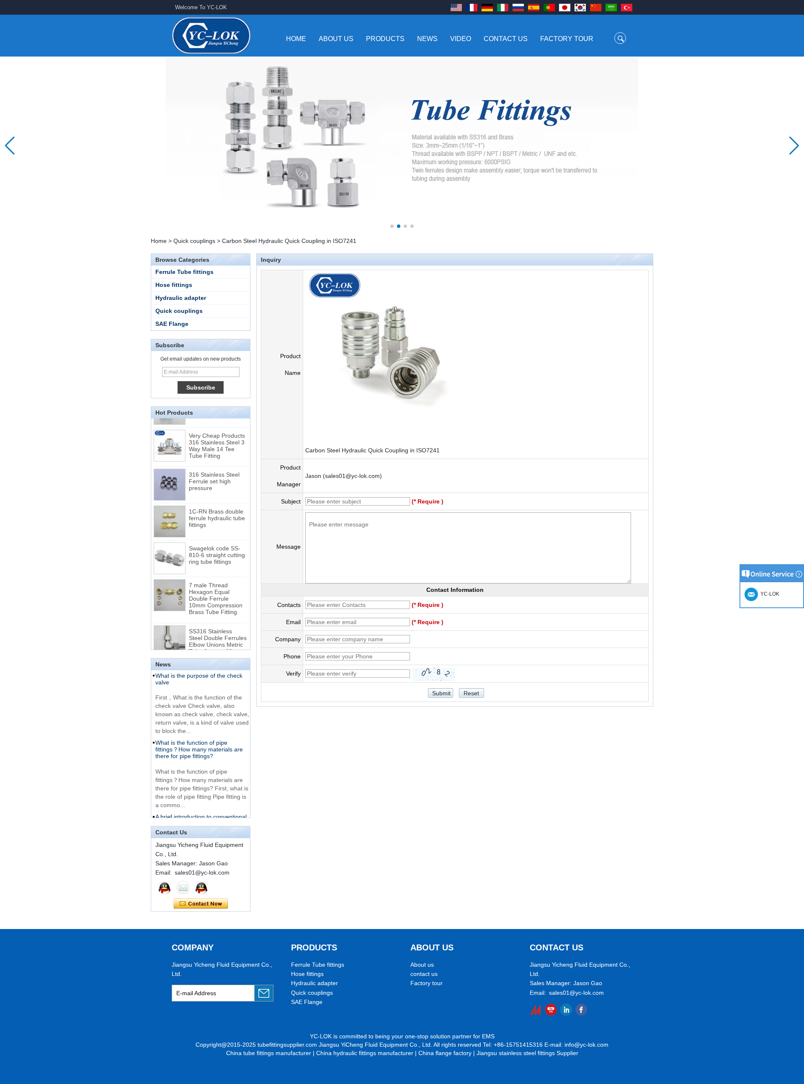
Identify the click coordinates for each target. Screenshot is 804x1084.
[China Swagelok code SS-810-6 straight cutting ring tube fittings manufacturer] (170, 549)
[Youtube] (551, 1010)
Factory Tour (566, 38)
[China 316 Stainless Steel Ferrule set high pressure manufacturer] (170, 476)
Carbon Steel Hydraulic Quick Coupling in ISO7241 (372, 450)
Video (460, 38)
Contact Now (201, 903)
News (427, 38)
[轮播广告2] (402, 145)
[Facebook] (581, 1010)
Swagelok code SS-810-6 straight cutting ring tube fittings (217, 546)
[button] (392, 226)
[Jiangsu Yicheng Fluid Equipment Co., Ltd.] (211, 35)
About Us (336, 38)
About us (422, 964)
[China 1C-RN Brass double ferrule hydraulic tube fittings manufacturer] (170, 513)
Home (296, 38)
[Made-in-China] (536, 1010)
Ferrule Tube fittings (184, 271)
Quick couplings (194, 240)
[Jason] (164, 887)
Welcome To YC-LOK (201, 7)
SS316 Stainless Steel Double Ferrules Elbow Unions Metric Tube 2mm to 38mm (218, 632)
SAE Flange (171, 323)
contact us (424, 973)
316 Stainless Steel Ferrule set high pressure (214, 472)
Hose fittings (173, 284)
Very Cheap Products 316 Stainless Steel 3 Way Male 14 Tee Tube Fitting (217, 436)
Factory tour (426, 983)
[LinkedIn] (566, 1010)
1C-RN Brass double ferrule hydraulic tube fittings (217, 509)
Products (385, 38)
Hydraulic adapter (180, 297)
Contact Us (506, 38)
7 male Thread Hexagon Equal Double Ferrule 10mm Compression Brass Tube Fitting (215, 590)
